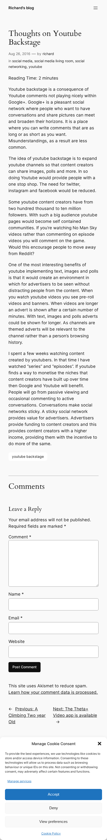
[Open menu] (96, 8)
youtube (35, 66)
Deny (53, 808)
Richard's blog (21, 8)
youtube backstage (28, 456)
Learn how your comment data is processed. (53, 692)
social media (22, 61)
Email (15, 617)
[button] (99, 743)
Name (16, 594)
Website (16, 641)
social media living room (53, 61)
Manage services (19, 781)
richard (48, 54)
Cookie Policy (51, 833)
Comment (19, 536)
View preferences (53, 821)
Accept (53, 794)
